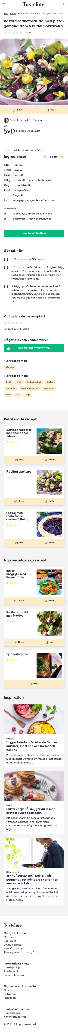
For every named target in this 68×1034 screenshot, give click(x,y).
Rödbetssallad (34, 382)
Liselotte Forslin (32, 120)
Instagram (10, 994)
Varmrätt (10, 388)
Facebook (10, 998)
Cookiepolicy (12, 967)
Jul (17, 395)
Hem (6, 14)
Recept (13, 14)
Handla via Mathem (34, 233)
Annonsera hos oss (15, 1017)
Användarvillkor (13, 971)
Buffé (8, 382)
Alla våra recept (14, 948)
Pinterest (9, 990)
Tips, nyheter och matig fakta (22, 952)
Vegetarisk (49, 388)
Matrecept (10, 937)
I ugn (27, 395)
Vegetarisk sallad (29, 388)
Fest (8, 395)
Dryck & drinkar (13, 945)
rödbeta (10, 367)
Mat (19, 382)
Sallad (50, 382)
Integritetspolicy (14, 975)
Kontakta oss (12, 1013)
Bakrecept (10, 941)
